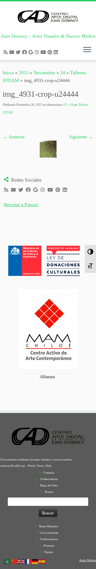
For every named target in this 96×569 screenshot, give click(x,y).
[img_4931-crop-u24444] (48, 148)
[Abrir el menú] (87, 50)
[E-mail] (12, 52)
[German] (35, 561)
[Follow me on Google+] (32, 52)
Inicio (8, 72)
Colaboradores (49, 479)
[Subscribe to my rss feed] (6, 52)
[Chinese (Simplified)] (14, 561)
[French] (28, 561)
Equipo (48, 552)
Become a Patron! (21, 204)
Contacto (48, 472)
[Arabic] (7, 561)
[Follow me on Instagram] (38, 52)
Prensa (49, 491)
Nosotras (48, 545)
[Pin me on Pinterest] (50, 52)
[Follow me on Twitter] (19, 52)
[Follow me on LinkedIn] (56, 52)
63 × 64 (67, 105)
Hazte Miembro (48, 526)
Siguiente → (81, 136)
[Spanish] (42, 561)
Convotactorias (49, 532)
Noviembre (44, 72)
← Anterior (14, 136)
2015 (24, 72)
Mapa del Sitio (49, 485)
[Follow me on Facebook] (25, 52)
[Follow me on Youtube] (44, 52)
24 (62, 72)
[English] (21, 561)
